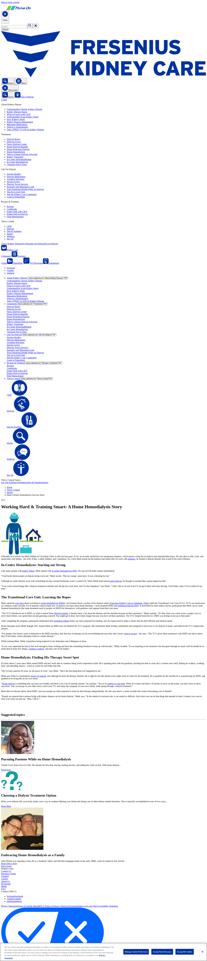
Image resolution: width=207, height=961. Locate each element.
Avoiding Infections (15, 179)
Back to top (6, 866)
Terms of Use (23, 906)
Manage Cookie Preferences (136, 952)
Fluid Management (15, 216)
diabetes (131, 559)
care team (19, 603)
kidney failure (28, 571)
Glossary (5, 876)
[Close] (202, 952)
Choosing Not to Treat (17, 164)
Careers (4, 879)
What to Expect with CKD (19, 114)
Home (9, 487)
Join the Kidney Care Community (22, 194)
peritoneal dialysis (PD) (128, 605)
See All (10, 239)
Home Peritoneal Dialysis (18, 149)
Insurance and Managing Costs (20, 187)
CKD (9, 226)
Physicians (6, 884)
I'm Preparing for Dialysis (33, 244)
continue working (36, 649)
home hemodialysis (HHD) (53, 603)
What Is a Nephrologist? (17, 127)
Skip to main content (10, 2)
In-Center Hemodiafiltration (19, 159)
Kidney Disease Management (20, 122)
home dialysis (116, 581)
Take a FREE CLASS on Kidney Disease (25, 129)
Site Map (33, 906)
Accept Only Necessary (162, 952)
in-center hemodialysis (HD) (64, 571)
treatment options (61, 621)
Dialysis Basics (13, 139)
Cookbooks (12, 209)
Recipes (10, 206)
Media (4, 886)
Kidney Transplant (15, 157)
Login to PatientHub (16, 197)
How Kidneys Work (16, 119)
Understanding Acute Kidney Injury (23, 117)
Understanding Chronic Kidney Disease (24, 109)
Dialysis (10, 229)
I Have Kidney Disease (11, 244)
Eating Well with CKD (17, 211)
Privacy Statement (9, 906)
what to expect (130, 633)
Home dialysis (8, 683)
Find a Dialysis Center (17, 144)
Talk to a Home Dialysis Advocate (22, 154)
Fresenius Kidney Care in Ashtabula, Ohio (129, 603)
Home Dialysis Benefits (17, 147)
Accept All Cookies (184, 952)
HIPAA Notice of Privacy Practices (53, 906)
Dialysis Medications (16, 176)
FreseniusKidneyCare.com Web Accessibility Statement (93, 906)
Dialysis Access (14, 141)
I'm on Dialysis (51, 244)
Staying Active (13, 182)
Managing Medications (17, 124)
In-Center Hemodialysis (17, 162)
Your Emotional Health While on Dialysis (25, 189)
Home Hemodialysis (16, 152)
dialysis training (61, 613)
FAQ (3, 889)
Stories (10, 234)
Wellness (11, 236)
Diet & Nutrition (14, 231)
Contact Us (6, 871)
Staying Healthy (14, 174)
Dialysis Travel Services (17, 184)
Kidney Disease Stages (17, 112)
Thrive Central (13, 490)
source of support (38, 676)
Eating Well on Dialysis (17, 214)
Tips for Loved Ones (16, 192)
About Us (5, 881)
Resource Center (8, 874)
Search (5, 30)
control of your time (116, 683)
